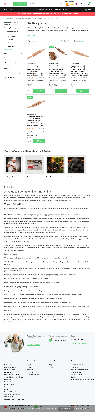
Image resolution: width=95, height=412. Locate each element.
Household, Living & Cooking (23, 18)
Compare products (33, 374)
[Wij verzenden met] (69, 3)
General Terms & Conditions (13, 377)
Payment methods (10, 367)
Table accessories (12, 31)
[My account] (81, 4)
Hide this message (66, 408)
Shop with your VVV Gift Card (14, 399)
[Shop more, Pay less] (8, 3)
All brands (10, 77)
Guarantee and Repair (11, 374)
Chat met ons (31, 341)
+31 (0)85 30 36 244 (80, 374)
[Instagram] (75, 340)
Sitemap (7, 387)
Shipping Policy (9, 369)
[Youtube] (82, 340)
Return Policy (8, 372)
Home (11, 18)
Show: (66, 41)
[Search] (61, 4)
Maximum (18, 62)
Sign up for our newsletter (80, 343)
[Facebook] (72, 340)
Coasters (11, 46)
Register (29, 365)
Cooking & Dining (37, 18)
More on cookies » (81, 408)
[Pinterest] (78, 340)
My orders (30, 367)
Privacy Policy (9, 384)
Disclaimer (7, 379)
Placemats (11, 43)
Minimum (7, 62)
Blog (5, 9)
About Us (7, 389)
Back (7, 18)
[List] (62, 41)
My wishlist (30, 372)
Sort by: (76, 41)
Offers (11, 9)
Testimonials (8, 382)
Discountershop (12, 81)
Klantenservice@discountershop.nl (83, 379)
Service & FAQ (9, 365)
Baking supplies (48, 18)
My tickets (30, 369)
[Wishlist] (85, 4)
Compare (41, 77)
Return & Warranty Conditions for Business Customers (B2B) (12, 394)
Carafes (10, 39)
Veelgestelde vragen (33, 344)
